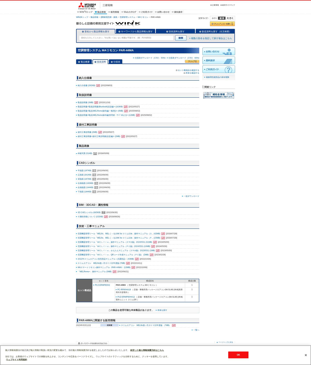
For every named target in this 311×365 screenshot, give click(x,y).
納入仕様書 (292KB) (87, 85)
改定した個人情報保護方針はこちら (147, 350)
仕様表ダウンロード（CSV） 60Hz (184, 58)
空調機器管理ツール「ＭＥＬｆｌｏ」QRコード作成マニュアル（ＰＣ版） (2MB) (113, 255)
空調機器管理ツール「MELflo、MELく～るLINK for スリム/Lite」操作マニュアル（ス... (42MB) (119, 234)
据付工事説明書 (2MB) (88, 132)
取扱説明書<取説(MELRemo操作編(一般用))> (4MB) (101, 111)
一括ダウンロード (191, 196)
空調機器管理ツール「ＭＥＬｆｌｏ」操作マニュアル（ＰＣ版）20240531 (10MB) (114, 246)
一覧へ (196, 330)
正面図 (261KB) (85, 175)
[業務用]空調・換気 (109, 17)
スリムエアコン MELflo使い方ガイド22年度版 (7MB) (102, 263)
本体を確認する (192, 73)
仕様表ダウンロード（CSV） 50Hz (151, 58)
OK (238, 355)
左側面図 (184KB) (86, 187)
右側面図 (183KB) (86, 183)
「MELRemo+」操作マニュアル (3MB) (95, 271)
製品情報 (94, 17)
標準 (222, 18)
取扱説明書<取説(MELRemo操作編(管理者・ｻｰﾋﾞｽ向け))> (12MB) (106, 115)
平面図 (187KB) (85, 170)
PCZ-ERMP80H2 (102, 285)
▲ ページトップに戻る (224, 342)
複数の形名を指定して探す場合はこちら (211, 38)
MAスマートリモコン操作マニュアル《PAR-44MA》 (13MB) (104, 267)
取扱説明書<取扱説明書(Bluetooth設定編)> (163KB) (100, 107)
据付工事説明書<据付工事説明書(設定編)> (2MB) (99, 136)
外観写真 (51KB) (85, 153)
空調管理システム (127, 17)
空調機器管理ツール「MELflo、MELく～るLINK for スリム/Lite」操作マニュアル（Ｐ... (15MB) (119, 238)
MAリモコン (143, 17)
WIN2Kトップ (82, 17)
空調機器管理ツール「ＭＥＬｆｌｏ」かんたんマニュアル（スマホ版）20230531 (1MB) (116, 250)
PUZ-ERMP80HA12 (126, 297)
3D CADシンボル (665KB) (89, 212)
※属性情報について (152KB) (91, 216)
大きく (228, 18)
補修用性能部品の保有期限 (217, 77)
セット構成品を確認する (188, 70)
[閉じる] (305, 355)
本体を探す (162, 310)
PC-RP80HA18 (124, 289)
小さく (216, 18)
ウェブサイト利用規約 (16, 359)
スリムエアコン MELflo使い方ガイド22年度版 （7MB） (146, 325)
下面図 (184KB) (85, 192)
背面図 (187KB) (85, 179)
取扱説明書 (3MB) (86, 102)
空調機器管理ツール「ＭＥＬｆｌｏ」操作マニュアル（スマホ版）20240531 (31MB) (115, 242)
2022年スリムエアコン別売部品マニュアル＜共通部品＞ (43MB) (106, 259)
